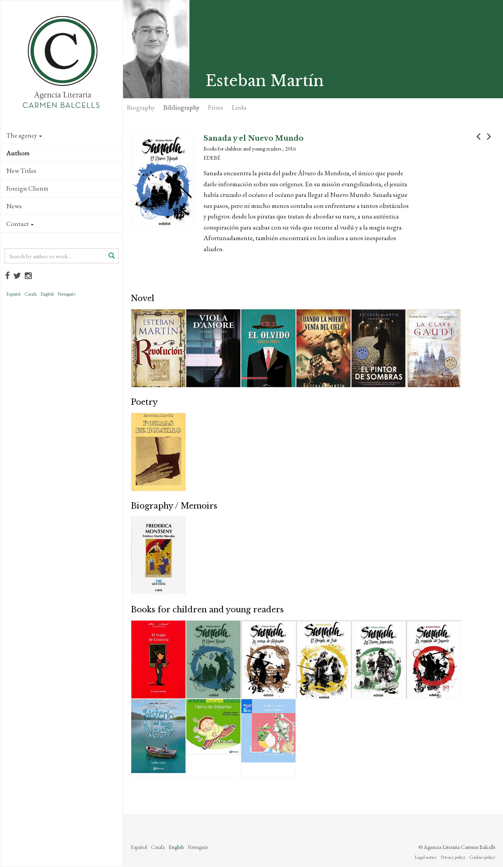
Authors (17, 153)
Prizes (215, 107)
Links (239, 107)
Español (13, 294)
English (47, 294)
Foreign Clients (27, 188)
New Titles (21, 170)
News (14, 206)
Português (66, 294)
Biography (141, 107)
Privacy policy (453, 857)
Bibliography (181, 107)
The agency (21, 135)
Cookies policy (482, 857)
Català (30, 294)
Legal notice (426, 857)
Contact (17, 223)
